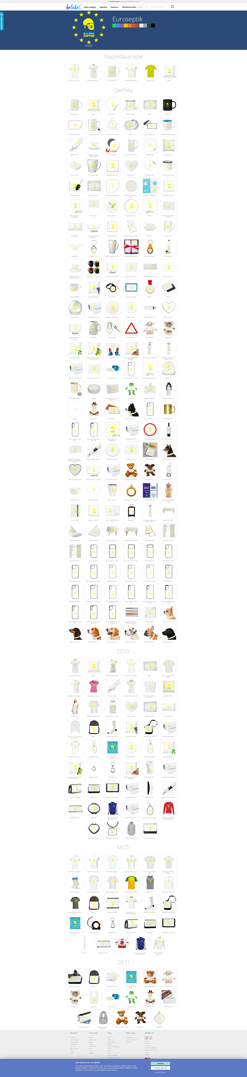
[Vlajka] (151, 97)
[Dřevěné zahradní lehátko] (133, 219)
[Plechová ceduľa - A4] (170, 260)
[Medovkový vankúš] (76, 341)
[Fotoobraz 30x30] (114, 219)
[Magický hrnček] (95, 117)
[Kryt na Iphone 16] (151, 402)
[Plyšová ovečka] (151, 320)
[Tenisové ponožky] (76, 875)
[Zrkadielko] (95, 801)
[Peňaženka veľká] (76, 801)
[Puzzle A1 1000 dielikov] (151, 178)
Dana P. (90, 45)
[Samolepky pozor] (133, 320)
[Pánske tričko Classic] (76, 64)
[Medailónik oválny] (95, 740)
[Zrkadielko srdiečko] (95, 821)
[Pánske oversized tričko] (95, 699)
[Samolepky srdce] (151, 158)
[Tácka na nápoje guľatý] (114, 300)
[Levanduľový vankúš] (95, 280)
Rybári (109, 1051)
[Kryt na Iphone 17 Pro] (114, 544)
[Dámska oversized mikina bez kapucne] (76, 719)
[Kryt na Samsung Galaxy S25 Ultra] (95, 422)
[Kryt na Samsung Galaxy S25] (76, 422)
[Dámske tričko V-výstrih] (95, 679)
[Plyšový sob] (151, 463)
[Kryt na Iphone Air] (151, 544)
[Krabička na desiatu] (133, 280)
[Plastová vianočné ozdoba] (133, 483)
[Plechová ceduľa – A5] (133, 260)
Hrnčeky (72, 1037)
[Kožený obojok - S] (76, 625)
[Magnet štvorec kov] (114, 158)
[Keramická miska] (76, 483)
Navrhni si (114, 7)
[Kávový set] (151, 219)
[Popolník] (95, 381)
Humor (91, 1048)
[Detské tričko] (152, 64)
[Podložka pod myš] (76, 178)
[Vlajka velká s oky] (95, 178)
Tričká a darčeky (90, 7)
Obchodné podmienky (151, 1050)
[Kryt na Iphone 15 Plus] (151, 564)
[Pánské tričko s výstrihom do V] (76, 895)
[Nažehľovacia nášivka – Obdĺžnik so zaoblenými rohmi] (76, 442)
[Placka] (133, 117)
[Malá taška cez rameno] (151, 719)
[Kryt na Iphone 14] (170, 564)
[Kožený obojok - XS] (170, 605)
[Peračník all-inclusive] (76, 969)
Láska (90, 1037)
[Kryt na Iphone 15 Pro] (133, 564)
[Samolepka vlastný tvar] (114, 117)
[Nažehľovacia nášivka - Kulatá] (133, 178)
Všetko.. (91, 1053)
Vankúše (72, 1046)
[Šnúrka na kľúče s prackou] (95, 442)
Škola (109, 1037)
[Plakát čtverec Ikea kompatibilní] (114, 422)
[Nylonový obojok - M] (133, 402)
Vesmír (110, 1053)
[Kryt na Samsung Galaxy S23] (76, 605)
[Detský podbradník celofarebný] (104, 1010)
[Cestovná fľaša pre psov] (170, 381)
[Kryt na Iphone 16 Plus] (170, 544)
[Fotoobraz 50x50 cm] (95, 503)
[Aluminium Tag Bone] (151, 381)
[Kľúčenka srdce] (95, 239)
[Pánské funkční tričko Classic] (170, 855)
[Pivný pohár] (95, 320)
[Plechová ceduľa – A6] (95, 361)
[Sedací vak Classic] (76, 523)
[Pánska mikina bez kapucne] (161, 936)
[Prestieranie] (114, 402)
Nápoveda (148, 1043)
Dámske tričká (74, 1048)
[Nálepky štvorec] (151, 138)
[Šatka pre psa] (76, 239)
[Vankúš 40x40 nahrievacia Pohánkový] (133, 341)
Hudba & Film (93, 1046)
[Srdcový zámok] (114, 320)
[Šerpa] (76, 402)
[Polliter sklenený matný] (133, 138)
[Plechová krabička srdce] (76, 463)
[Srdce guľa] (170, 361)
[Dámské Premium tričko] (114, 659)
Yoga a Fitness (112, 1042)
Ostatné (91, 1051)
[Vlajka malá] (95, 199)
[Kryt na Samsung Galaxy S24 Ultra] (170, 584)
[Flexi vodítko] (114, 280)
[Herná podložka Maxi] (151, 260)
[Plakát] (151, 199)
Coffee (109, 1048)
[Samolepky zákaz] (151, 422)
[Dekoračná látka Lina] (133, 422)
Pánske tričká (74, 1040)
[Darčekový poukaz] (151, 483)
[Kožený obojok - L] (114, 625)
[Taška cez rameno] (76, 780)
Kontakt (161, 7)
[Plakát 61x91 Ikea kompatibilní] (76, 199)
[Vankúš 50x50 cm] (170, 138)
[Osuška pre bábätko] (114, 969)
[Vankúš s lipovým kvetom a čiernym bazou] (95, 341)
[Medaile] (151, 280)
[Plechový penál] (170, 990)
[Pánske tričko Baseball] (133, 875)
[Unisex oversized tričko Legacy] (170, 659)
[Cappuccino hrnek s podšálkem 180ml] (76, 260)
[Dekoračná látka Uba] (114, 463)
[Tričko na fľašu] (170, 422)
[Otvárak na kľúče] (170, 463)
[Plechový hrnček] (133, 97)
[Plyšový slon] (170, 320)
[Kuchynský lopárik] (133, 442)
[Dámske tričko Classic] (95, 64)
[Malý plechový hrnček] (170, 158)
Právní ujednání (88, 46)
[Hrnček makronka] (76, 280)
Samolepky (73, 1044)
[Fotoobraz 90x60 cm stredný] (76, 320)
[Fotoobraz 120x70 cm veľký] (95, 463)
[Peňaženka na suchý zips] (114, 780)
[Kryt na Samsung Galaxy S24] (133, 584)
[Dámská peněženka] (151, 821)
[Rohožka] (170, 280)
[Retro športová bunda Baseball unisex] (114, 801)
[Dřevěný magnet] (151, 605)
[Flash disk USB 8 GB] (151, 300)
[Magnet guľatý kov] (133, 199)
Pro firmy (128, 1042)
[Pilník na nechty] (151, 780)
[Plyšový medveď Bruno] (151, 969)
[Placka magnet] (114, 138)
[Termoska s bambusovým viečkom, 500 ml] (151, 503)
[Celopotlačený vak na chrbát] (114, 740)
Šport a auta (92, 1040)
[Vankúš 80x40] (76, 219)
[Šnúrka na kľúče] (76, 138)
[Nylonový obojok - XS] (170, 442)
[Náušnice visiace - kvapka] (151, 801)
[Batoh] (95, 719)
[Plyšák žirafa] (95, 402)
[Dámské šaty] (76, 699)
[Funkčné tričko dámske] (76, 740)
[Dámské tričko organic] (133, 659)
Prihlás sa (154, 7)
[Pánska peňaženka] (114, 895)
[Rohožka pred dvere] (151, 117)
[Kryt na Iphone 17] (95, 544)
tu (116, 1070)
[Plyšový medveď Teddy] (133, 463)
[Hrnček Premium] (114, 64)
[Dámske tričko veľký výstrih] (133, 679)
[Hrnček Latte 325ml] (95, 158)
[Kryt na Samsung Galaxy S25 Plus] (114, 584)
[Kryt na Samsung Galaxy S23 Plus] (95, 605)
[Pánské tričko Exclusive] (133, 855)
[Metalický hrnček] (170, 402)
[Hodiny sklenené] (114, 199)
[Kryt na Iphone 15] (114, 564)
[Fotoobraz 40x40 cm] (170, 178)
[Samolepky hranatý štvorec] (114, 178)
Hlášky (91, 1042)
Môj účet (147, 1054)
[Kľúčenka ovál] (114, 760)
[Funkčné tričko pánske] (95, 875)
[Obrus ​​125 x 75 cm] (170, 503)
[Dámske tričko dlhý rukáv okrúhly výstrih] (170, 801)
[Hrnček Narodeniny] (76, 381)
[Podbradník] (95, 990)
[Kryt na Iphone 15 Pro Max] (133, 361)
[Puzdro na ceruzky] (86, 1010)
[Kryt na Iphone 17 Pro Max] (133, 544)
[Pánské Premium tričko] (133, 64)
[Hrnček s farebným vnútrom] (170, 117)
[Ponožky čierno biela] (114, 719)
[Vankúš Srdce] (133, 158)
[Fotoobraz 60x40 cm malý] (114, 260)
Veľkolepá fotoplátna (113, 1046)
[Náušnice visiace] (95, 760)
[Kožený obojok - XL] (133, 625)
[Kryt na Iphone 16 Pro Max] (95, 564)
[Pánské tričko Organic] (114, 855)
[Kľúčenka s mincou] (151, 239)
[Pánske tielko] (151, 875)
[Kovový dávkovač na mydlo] (151, 341)
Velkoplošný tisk (130, 1037)
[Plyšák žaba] (133, 381)
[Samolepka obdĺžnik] (76, 117)
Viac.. (72, 1053)
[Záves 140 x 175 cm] (76, 544)
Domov (72, 1051)
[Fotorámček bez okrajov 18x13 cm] (114, 381)
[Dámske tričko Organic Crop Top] (151, 679)
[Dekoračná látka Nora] (95, 300)
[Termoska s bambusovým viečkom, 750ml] (170, 341)
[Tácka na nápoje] (151, 442)
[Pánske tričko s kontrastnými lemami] (133, 895)
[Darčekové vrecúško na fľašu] (170, 483)
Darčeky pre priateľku (114, 1057)
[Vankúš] (171, 64)
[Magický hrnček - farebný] (95, 260)
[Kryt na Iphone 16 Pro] (76, 564)
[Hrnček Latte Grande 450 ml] (114, 239)
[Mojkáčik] (161, 1010)
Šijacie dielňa (74, 1042)
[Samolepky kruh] (114, 97)
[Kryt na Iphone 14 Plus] (76, 584)
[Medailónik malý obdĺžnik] (114, 821)
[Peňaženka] (95, 780)
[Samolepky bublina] (95, 483)
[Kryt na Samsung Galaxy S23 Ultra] (114, 605)
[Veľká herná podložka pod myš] (114, 503)
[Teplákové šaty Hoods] (133, 821)
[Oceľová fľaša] (170, 239)
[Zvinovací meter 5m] (95, 916)
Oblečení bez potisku (132, 1040)
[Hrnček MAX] (170, 219)
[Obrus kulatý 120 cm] (114, 523)
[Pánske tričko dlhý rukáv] (170, 875)
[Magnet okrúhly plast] (114, 442)
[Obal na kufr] (133, 503)
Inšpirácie (103, 7)
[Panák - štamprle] (114, 483)
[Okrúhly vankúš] (133, 300)
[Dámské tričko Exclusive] (76, 679)
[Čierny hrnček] (170, 97)
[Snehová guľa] (76, 300)
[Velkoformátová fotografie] (151, 361)
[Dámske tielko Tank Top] (114, 699)
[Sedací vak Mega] (95, 523)
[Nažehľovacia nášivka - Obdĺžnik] (170, 199)
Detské (91, 1044)
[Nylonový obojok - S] (151, 625)
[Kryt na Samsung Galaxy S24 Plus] (151, 584)
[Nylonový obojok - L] (170, 625)
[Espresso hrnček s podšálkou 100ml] (95, 138)
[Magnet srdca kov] (170, 300)
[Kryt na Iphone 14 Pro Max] (95, 584)
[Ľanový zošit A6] (76, 503)
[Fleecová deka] (76, 158)
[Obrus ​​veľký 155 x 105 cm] (133, 523)
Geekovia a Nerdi (112, 1055)
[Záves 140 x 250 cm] (170, 523)
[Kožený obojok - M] (95, 625)
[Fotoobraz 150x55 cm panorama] (95, 219)
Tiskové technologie (150, 1048)
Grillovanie (111, 1040)
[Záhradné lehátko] (151, 523)
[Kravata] (86, 936)
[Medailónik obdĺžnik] (151, 740)
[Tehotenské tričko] (151, 760)
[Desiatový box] (114, 361)
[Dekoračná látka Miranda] (76, 361)
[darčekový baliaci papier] (133, 239)
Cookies (147, 1052)
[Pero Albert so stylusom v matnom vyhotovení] (133, 605)
